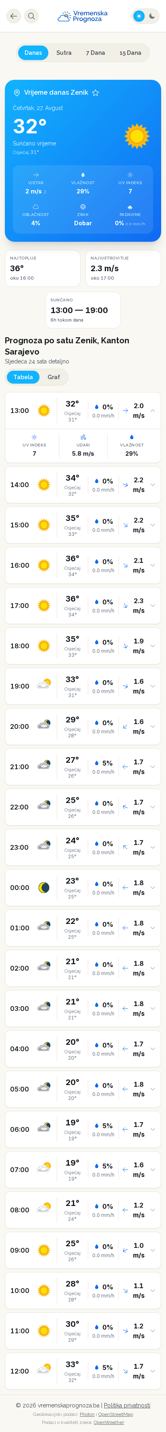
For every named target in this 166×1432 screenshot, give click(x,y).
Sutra (64, 53)
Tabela (23, 377)
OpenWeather (109, 1422)
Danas (33, 53)
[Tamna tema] (152, 16)
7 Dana (95, 53)
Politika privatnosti (127, 1405)
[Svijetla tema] (139, 16)
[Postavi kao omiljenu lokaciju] (95, 93)
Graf (54, 377)
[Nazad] (13, 16)
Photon (87, 1414)
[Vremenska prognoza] (83, 16)
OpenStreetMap (115, 1414)
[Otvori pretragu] (31, 16)
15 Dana (130, 53)
